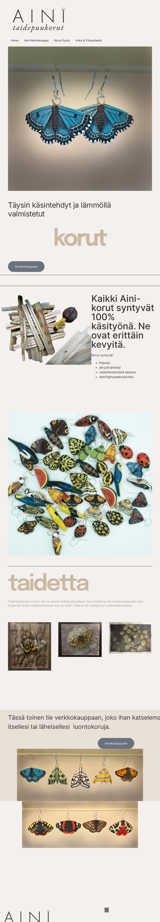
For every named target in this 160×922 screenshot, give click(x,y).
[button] (106, 910)
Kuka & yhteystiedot (89, 40)
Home (14, 40)
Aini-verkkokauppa (36, 40)
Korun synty (62, 40)
